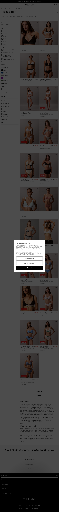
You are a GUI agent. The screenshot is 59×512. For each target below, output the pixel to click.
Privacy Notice (30, 254)
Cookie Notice (21, 254)
